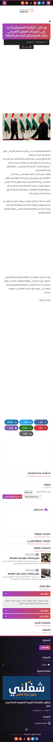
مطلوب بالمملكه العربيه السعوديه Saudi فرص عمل (28, 704)
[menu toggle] (48, 3)
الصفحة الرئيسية (40, 723)
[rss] (22, 3)
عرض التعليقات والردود (12, 496)
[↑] (26, 729)
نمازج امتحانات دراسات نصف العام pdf (23, 574)
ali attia (46, 710)
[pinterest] (27, 3)
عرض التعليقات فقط (31, 496)
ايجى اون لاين (16, 734)
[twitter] (39, 3)
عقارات (43, 647)
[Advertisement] (26, 78)
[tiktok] (31, 3)
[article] (26, 448)
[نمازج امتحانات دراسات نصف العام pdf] (45, 573)
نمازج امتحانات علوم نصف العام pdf (24, 558)
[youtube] (35, 3)
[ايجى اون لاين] (26, 10)
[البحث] (4, 3)
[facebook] (43, 3)
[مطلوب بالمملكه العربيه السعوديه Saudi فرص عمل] (26, 688)
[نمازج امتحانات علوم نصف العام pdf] (45, 557)
